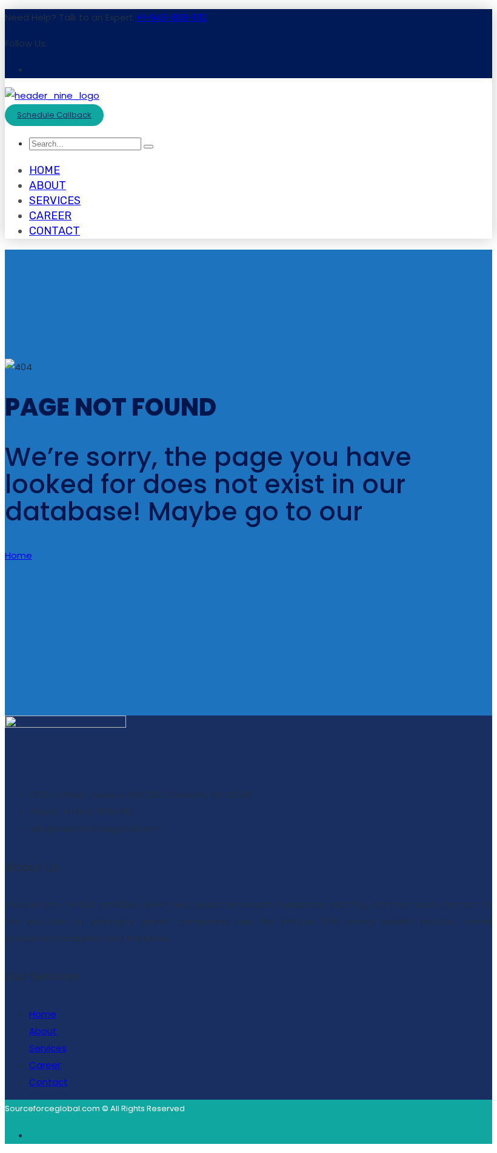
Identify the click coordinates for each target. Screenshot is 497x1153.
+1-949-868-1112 (171, 17)
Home (44, 170)
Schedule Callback (54, 115)
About (47, 185)
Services (55, 200)
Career (50, 215)
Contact (54, 231)
